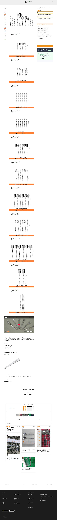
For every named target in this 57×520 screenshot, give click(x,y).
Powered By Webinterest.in (5, 517)
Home (2, 494)
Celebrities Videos (30, 499)
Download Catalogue (30, 498)
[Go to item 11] (5, 36)
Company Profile (30, 494)
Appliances (3, 499)
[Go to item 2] (5, 11)
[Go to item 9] (5, 30)
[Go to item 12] (5, 39)
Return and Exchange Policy (17, 494)
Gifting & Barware (4, 504)
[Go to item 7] (5, 25)
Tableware (3, 503)
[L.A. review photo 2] (7, 455)
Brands (29, 503)
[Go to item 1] (5, 8)
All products (15, 499)
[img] (8, 426)
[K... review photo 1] (28, 438)
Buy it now (45, 46)
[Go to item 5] (5, 19)
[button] (38, 10)
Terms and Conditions (17, 503)
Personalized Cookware (17, 504)
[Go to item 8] (5, 27)
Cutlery (3, 502)
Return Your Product (16, 498)
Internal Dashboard (30, 507)
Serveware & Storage (4, 498)
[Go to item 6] (5, 22)
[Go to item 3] (5, 14)
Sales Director (16, 502)
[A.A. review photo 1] (28, 462)
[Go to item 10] (5, 33)
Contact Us (29, 504)
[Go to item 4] (5, 16)
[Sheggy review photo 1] (43, 438)
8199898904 (44, 500)
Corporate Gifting (30, 502)
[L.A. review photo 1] (13, 445)
